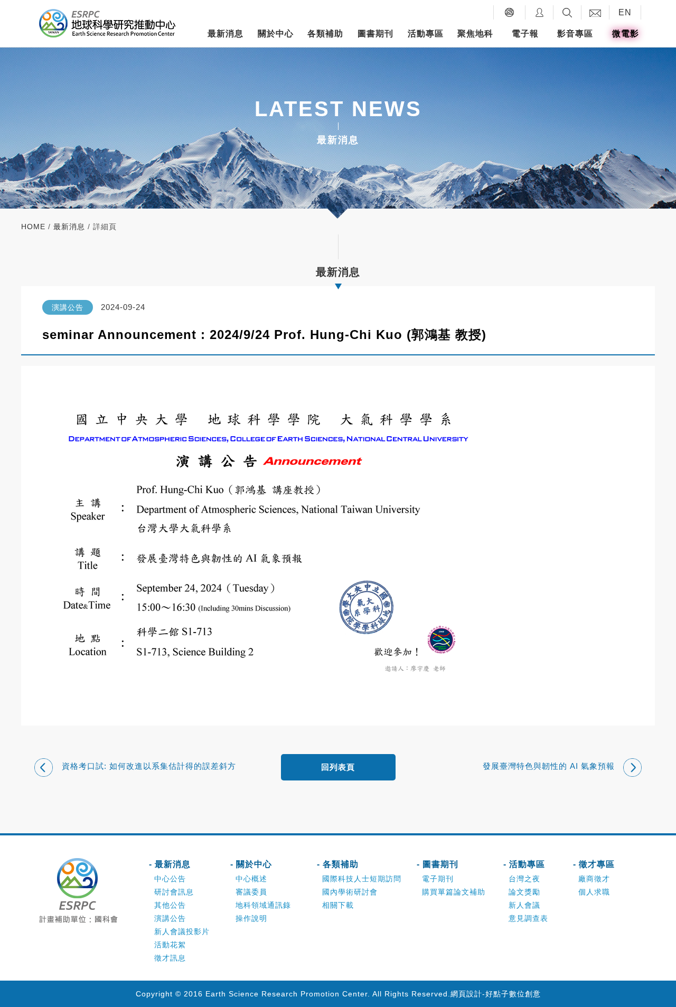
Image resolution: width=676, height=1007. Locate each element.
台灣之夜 (524, 878)
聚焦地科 (475, 33)
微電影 (625, 33)
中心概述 (251, 878)
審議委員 (251, 892)
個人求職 (594, 892)
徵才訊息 (170, 958)
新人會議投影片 (182, 931)
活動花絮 (170, 944)
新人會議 (524, 905)
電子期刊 (438, 878)
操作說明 (251, 918)
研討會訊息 (174, 892)
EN (625, 12)
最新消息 (225, 33)
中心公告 (170, 878)
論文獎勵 (524, 892)
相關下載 (338, 905)
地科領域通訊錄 (263, 905)
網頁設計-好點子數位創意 (495, 994)
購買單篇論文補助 (453, 892)
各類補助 (325, 33)
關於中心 (276, 33)
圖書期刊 (375, 33)
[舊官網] (509, 12)
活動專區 (426, 33)
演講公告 (170, 918)
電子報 (525, 33)
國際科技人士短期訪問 (361, 878)
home (33, 226)
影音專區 (575, 33)
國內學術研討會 (350, 892)
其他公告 (170, 905)
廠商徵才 (594, 878)
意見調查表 (528, 918)
